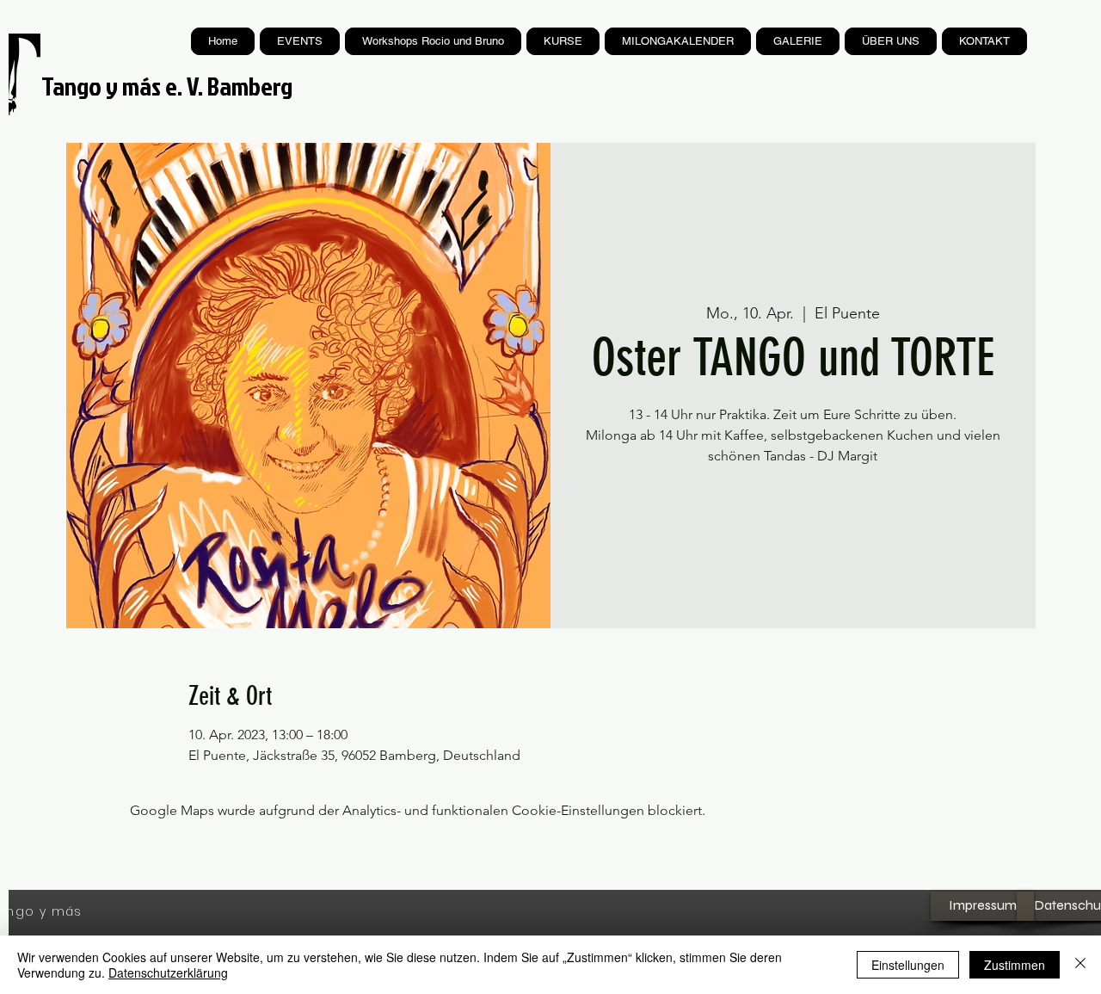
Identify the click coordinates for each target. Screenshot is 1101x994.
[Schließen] (1080, 964)
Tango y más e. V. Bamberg (166, 86)
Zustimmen (1014, 964)
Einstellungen (907, 964)
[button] (563, 41)
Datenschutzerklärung (168, 972)
